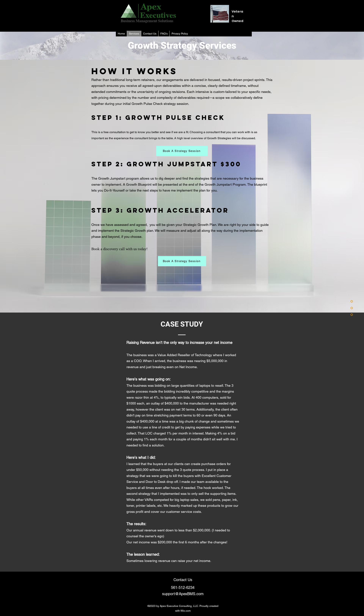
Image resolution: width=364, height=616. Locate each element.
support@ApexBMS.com (183, 594)
